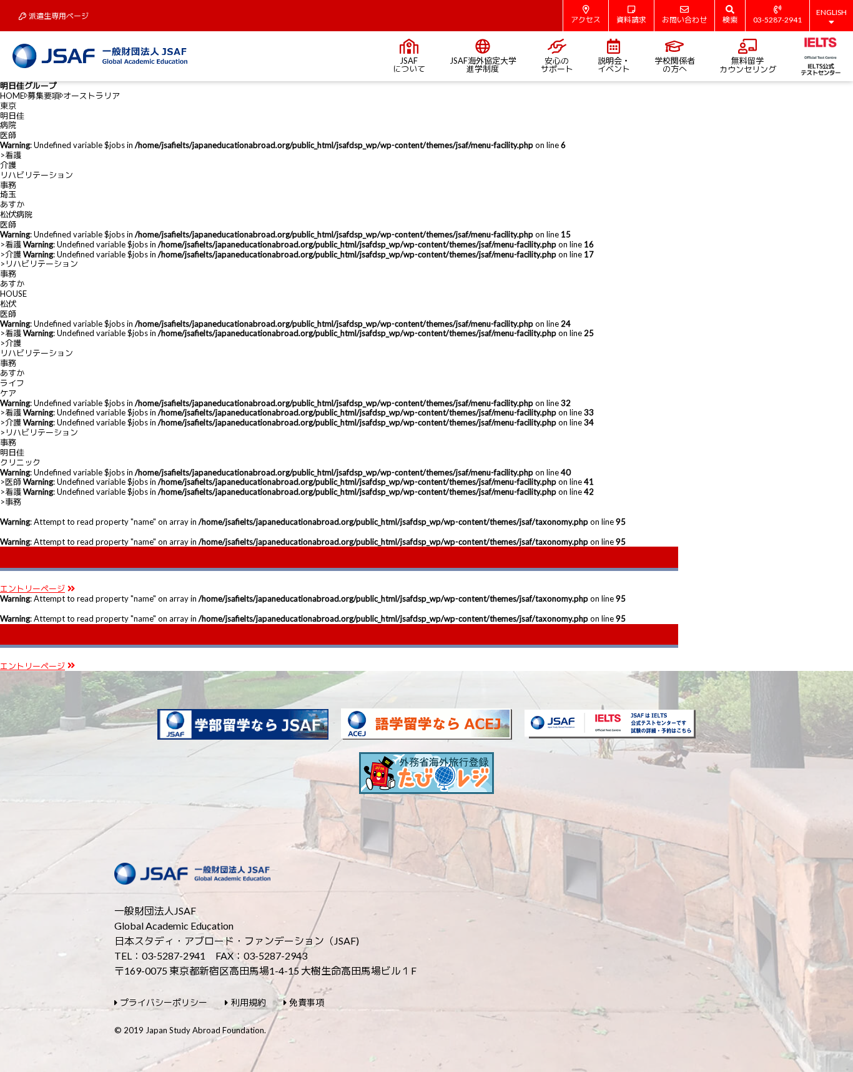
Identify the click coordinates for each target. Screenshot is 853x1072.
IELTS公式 (821, 56)
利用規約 (248, 1002)
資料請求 (631, 19)
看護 (13, 155)
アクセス (586, 19)
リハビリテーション (36, 175)
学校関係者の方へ (674, 65)
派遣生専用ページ (59, 16)
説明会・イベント (614, 65)
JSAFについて (409, 65)
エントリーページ (32, 588)
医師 (8, 135)
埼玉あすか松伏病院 (16, 204)
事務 (8, 185)
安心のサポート (557, 65)
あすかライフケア (12, 383)
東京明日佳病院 (12, 116)
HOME (12, 96)
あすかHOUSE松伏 (13, 294)
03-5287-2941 (777, 19)
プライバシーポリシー (163, 1002)
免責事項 (306, 1002)
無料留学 (747, 65)
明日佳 (20, 457)
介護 (8, 165)
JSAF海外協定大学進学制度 (483, 65)
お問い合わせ (684, 19)
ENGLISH (831, 12)
